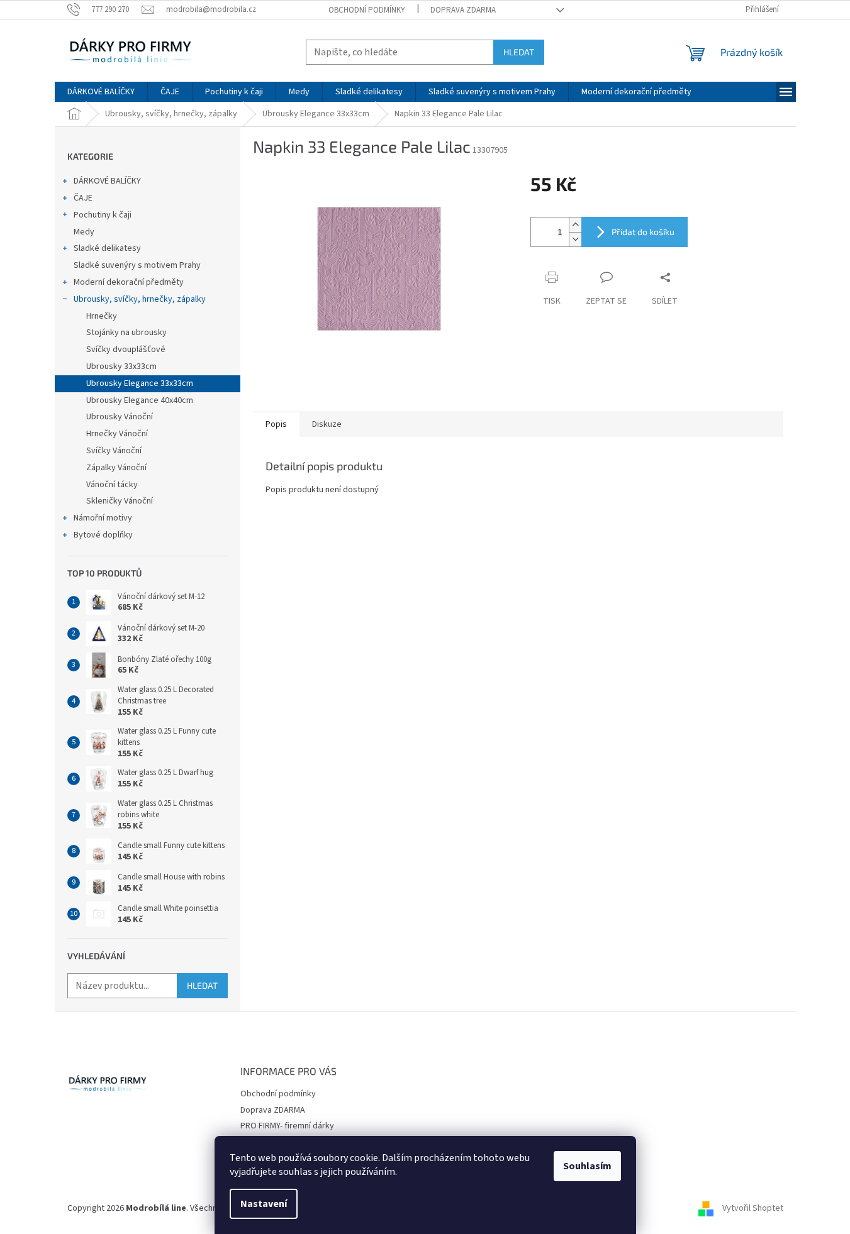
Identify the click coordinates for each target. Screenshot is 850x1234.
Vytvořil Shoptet (752, 1208)
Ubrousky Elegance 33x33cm (139, 383)
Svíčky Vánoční (114, 450)
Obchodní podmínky (366, 10)
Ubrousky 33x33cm (121, 366)
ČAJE (83, 198)
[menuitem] (101, 92)
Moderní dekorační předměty (129, 282)
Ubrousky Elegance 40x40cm (139, 400)
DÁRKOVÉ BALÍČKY (107, 181)
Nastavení (263, 1204)
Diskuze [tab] (327, 424)
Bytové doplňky (103, 535)
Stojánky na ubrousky (126, 332)
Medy (84, 232)
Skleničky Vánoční (119, 501)
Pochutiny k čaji (102, 215)
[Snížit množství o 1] (575, 239)
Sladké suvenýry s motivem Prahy (137, 265)
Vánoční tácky (112, 484)
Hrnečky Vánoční (117, 433)
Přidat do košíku (643, 231)
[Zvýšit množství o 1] (575, 225)
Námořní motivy (103, 518)
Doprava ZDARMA (463, 10)
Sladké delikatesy (107, 248)
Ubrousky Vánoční (119, 416)
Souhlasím (587, 1166)
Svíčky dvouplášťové (125, 349)
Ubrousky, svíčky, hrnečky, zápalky (140, 299)
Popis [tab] (276, 424)
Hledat (518, 52)
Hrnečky (101, 316)
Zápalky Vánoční (116, 467)
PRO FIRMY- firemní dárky (287, 1126)
